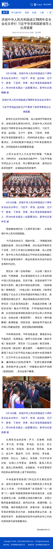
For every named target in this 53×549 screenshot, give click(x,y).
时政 (34, 12)
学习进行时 (16, 12)
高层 (27, 12)
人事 (42, 12)
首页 (5, 12)
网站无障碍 (47, 4)
